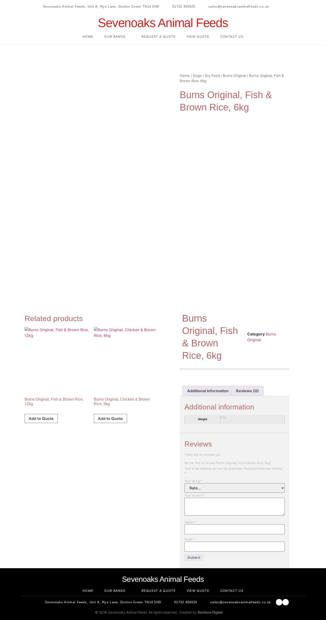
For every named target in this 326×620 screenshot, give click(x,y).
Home (88, 36)
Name (190, 522)
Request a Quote (159, 36)
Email (189, 539)
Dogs (197, 76)
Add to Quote (41, 418)
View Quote (198, 36)
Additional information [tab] (208, 390)
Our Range (115, 36)
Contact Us (231, 36)
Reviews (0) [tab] (247, 390)
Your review (194, 495)
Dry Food (212, 76)
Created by (201, 612)
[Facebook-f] (278, 6)
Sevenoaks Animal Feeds (163, 23)
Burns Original (234, 76)
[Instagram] (286, 6)
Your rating (193, 480)
